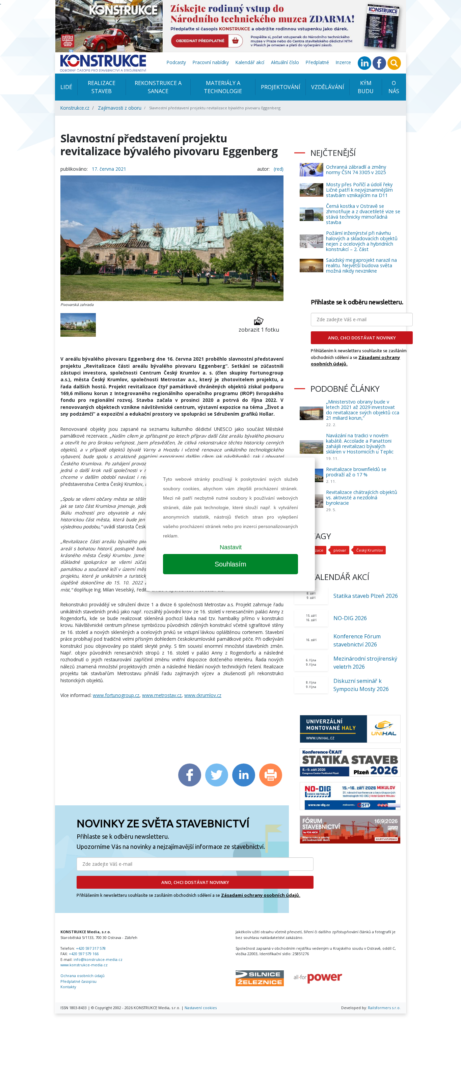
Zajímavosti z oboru (119, 108)
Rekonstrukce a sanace (158, 87)
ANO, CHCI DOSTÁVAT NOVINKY (195, 882)
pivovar (339, 550)
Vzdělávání (327, 87)
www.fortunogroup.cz (116, 695)
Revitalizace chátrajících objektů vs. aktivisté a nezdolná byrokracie (361, 497)
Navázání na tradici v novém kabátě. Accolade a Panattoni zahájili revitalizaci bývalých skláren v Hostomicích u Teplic (360, 443)
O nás (393, 87)
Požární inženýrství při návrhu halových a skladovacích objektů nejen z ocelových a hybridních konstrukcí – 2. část (362, 241)
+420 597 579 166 (84, 953)
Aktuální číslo (285, 62)
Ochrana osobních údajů (82, 975)
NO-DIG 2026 (350, 618)
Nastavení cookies (201, 1007)
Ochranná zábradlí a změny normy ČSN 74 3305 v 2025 (356, 169)
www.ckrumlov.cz (202, 695)
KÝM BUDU (366, 87)
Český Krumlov (369, 550)
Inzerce (343, 62)
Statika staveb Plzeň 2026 (365, 596)
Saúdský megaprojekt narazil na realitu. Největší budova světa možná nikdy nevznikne (361, 265)
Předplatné (317, 62)
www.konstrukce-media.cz (84, 964)
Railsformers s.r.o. (384, 1007)
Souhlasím (230, 564)
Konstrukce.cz (74, 108)
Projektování (280, 87)
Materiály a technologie (223, 87)
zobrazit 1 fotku (259, 329)
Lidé (66, 87)
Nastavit (231, 547)
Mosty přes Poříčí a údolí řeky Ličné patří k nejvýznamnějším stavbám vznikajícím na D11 (359, 189)
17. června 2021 (109, 169)
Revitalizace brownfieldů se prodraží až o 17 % (356, 472)
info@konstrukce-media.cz (98, 959)
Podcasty (176, 62)
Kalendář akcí (250, 62)
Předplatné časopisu (78, 981)
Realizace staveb (101, 87)
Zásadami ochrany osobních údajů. (260, 895)
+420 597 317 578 (91, 948)
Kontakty (68, 986)
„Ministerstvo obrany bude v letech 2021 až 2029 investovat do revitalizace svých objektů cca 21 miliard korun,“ (362, 409)
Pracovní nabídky (211, 62)
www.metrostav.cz (162, 695)
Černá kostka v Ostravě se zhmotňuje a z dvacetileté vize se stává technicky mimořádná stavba (363, 214)
